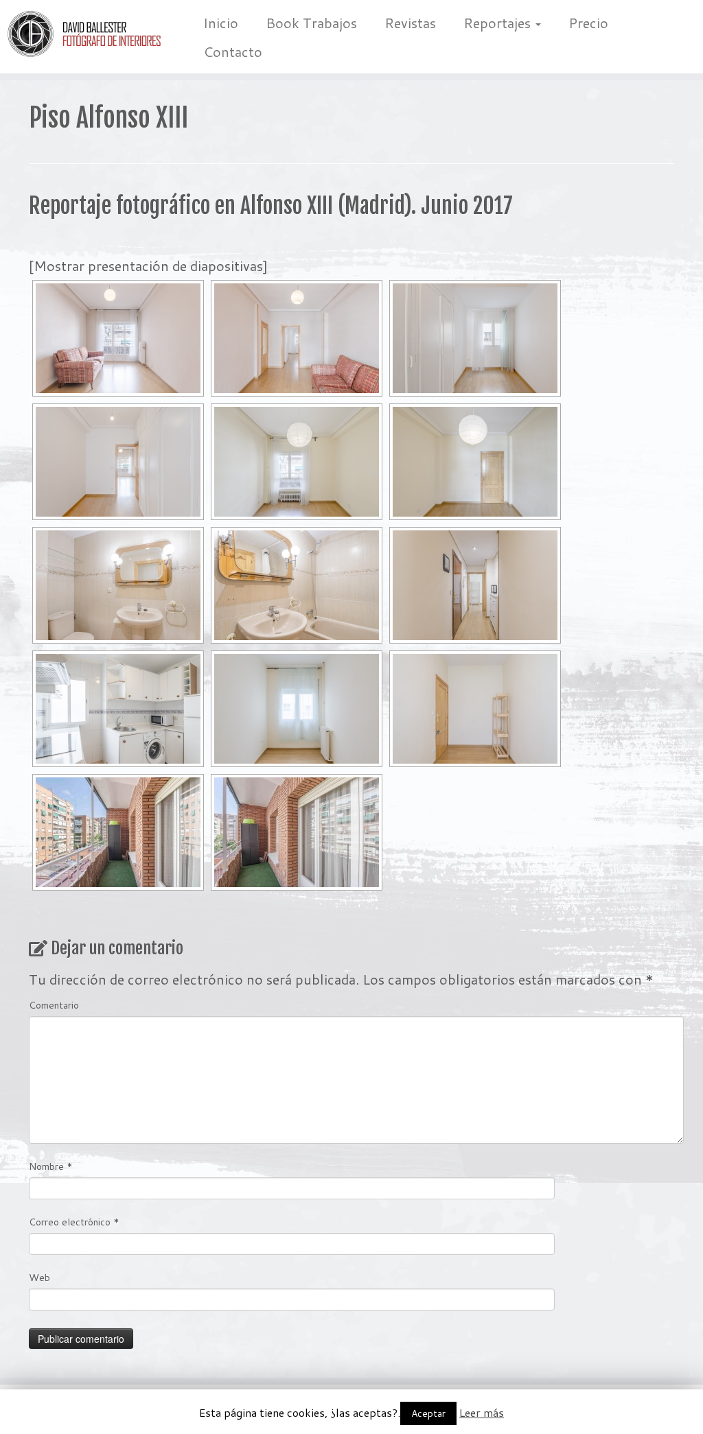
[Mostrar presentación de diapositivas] (148, 265)
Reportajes (498, 22)
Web (39, 1277)
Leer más (481, 1412)
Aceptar (428, 1413)
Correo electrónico (74, 1222)
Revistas (410, 22)
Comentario (54, 1005)
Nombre (51, 1166)
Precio (588, 22)
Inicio (220, 22)
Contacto (232, 51)
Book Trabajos (311, 22)
